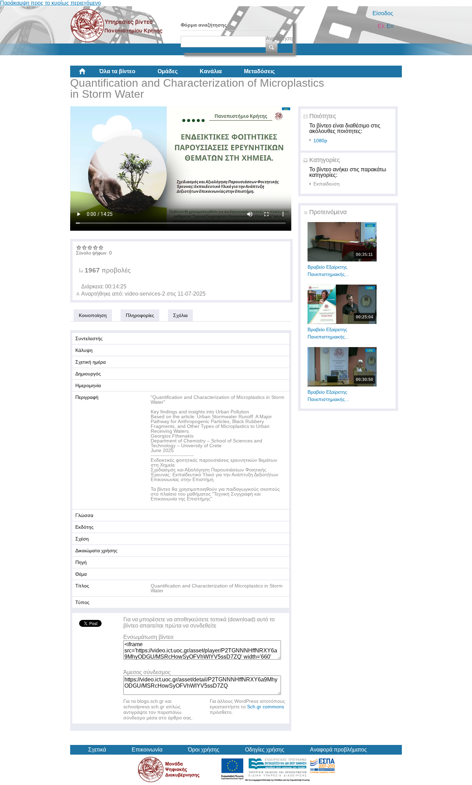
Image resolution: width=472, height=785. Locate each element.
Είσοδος (382, 13)
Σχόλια (180, 315)
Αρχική (88, 74)
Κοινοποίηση (93, 315)
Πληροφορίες (140, 315)
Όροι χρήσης (203, 750)
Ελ (381, 26)
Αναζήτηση (279, 38)
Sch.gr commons (265, 706)
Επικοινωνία (147, 750)
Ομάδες (168, 71)
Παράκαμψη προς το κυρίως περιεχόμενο (50, 3)
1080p (320, 140)
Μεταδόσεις (259, 71)
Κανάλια (211, 71)
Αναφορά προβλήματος (338, 750)
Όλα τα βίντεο (117, 71)
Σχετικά (97, 750)
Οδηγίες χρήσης (264, 750)
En (390, 26)
